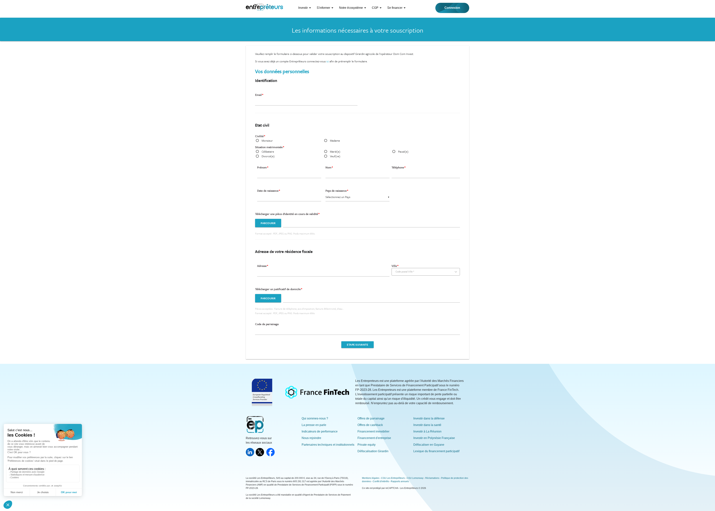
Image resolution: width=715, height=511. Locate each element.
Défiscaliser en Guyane (428, 444)
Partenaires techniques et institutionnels (328, 444)
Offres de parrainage (371, 418)
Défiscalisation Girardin (373, 451)
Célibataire (268, 151)
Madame (335, 140)
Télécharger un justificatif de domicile (278, 289)
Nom (328, 167)
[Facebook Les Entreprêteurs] (271, 455)
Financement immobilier (373, 431)
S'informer (323, 7)
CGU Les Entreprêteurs (393, 478)
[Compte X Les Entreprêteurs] (261, 455)
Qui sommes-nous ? (315, 418)
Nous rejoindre (311, 438)
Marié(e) (335, 151)
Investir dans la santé (427, 425)
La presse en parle (314, 425)
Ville (394, 266)
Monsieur (267, 140)
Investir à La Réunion (427, 431)
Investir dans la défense (429, 418)
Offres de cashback (370, 425)
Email (258, 95)
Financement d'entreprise (374, 438)
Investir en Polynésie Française (434, 438)
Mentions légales (370, 478)
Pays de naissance (336, 191)
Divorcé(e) (268, 156)
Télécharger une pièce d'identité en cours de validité (286, 214)
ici (328, 61)
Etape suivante (357, 344)
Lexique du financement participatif (436, 451)
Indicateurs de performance (320, 431)
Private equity (367, 444)
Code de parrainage (267, 324)
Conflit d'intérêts (381, 481)
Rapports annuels (400, 481)
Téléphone (398, 167)
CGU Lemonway (415, 478)
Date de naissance (268, 191)
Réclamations (432, 478)
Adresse (262, 266)
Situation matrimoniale (269, 147)
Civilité (259, 136)
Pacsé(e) (403, 151)
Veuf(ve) (335, 156)
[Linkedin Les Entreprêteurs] (251, 455)
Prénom (262, 167)
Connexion (452, 7)
